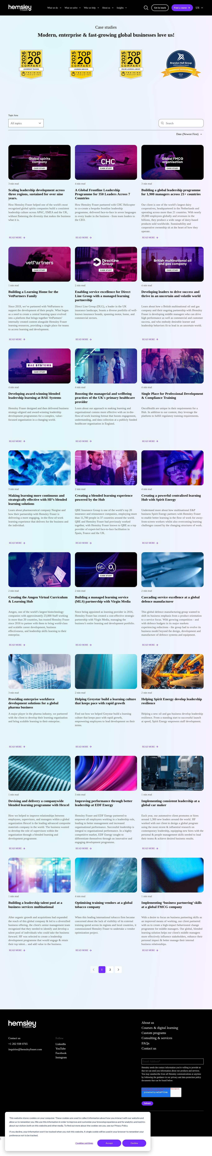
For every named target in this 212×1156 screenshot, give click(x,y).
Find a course (180, 8)
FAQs (145, 1043)
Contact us (149, 1048)
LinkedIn (61, 1044)
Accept (109, 1143)
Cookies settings (84, 1143)
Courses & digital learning (160, 1028)
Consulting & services (157, 1038)
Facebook (61, 1053)
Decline (134, 1143)
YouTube (61, 1048)
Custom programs (154, 1033)
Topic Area (13, 115)
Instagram (61, 1057)
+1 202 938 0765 (18, 1043)
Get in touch (160, 8)
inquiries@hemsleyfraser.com (25, 1049)
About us (148, 1023)
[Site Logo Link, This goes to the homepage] (19, 8)
